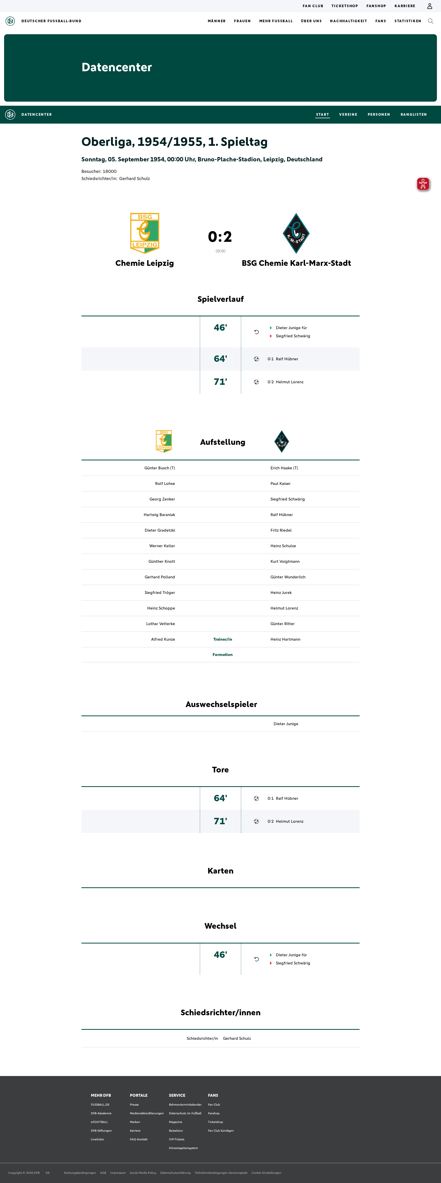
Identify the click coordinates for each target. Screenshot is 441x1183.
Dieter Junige (288, 328)
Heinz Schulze (283, 546)
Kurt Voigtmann (285, 561)
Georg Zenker (162, 499)
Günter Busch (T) (159, 468)
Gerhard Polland (160, 577)
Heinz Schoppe (161, 608)
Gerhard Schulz (134, 178)
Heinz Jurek (281, 593)
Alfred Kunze (163, 639)
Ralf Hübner (287, 359)
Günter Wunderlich (288, 577)
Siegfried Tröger (160, 593)
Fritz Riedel (281, 530)
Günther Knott (162, 561)
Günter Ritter (283, 624)
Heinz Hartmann (285, 639)
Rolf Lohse (165, 484)
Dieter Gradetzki (160, 530)
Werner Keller (162, 546)
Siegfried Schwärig (293, 336)
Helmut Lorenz (289, 382)
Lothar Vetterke (160, 624)
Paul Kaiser (281, 484)
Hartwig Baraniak (159, 515)
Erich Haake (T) (284, 468)
